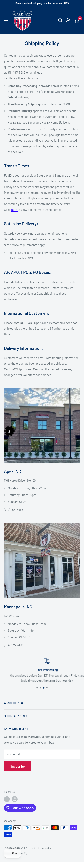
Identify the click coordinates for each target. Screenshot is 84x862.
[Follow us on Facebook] (7, 799)
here (14, 209)
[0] (76, 20)
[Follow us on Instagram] (15, 799)
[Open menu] (6, 20)
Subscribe (17, 766)
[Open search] (60, 20)
